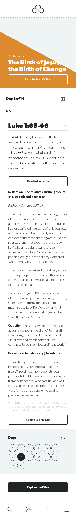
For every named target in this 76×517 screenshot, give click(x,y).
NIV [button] (8, 111)
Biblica (37, 406)
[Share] (47, 509)
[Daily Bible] (28, 509)
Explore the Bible (38, 487)
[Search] (9, 509)
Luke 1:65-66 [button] (28, 126)
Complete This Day (38, 419)
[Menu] (66, 509)
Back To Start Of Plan (37, 79)
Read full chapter (38, 181)
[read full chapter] (63, 99)
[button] (14, 110)
